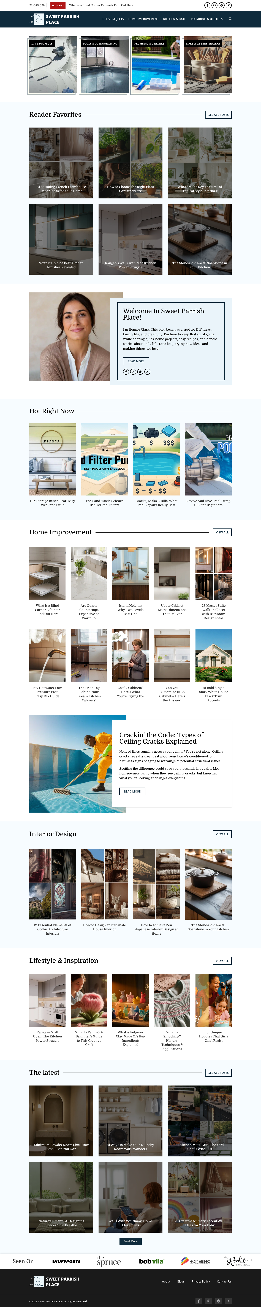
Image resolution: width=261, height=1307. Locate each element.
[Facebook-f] (207, 5)
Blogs (181, 1281)
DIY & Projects (113, 19)
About (166, 1281)
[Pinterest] (222, 5)
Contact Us (224, 1281)
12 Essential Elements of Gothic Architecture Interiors (52, 929)
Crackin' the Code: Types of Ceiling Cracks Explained (161, 738)
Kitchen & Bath (174, 19)
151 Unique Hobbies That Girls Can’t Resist (213, 1036)
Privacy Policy (201, 1281)
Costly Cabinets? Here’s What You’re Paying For (130, 692)
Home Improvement (143, 19)
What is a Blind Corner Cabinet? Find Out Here (47, 610)
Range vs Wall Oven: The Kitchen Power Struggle (47, 1036)
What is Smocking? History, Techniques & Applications (172, 1041)
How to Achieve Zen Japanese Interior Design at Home (156, 929)
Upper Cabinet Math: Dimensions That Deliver (172, 610)
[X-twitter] (229, 5)
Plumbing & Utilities (207, 19)
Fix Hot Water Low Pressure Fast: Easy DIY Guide (47, 692)
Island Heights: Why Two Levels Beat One (130, 610)
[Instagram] (214, 5)
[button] (130, 1241)
